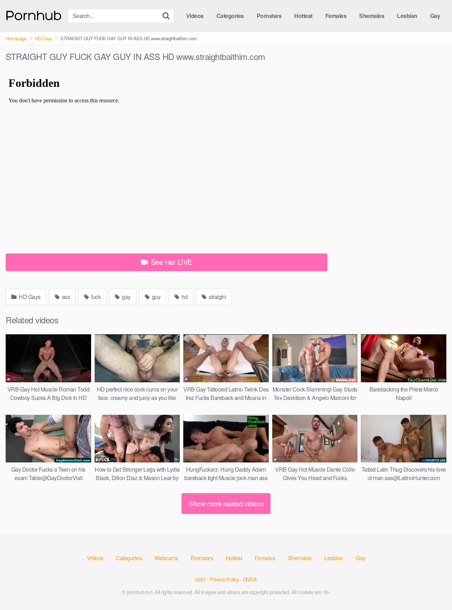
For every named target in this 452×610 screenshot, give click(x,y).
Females (336, 16)
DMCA (250, 579)
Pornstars (269, 16)
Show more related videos (226, 503)
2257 (200, 579)
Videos (195, 16)
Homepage (16, 38)
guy (155, 297)
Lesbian (407, 16)
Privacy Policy (224, 579)
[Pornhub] (34, 14)
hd (184, 297)
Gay (435, 16)
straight (217, 297)
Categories (230, 16)
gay (126, 297)
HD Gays (43, 38)
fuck (95, 297)
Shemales (371, 16)
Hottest (303, 16)
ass (65, 297)
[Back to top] (432, 587)
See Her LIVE (170, 262)
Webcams (166, 558)
